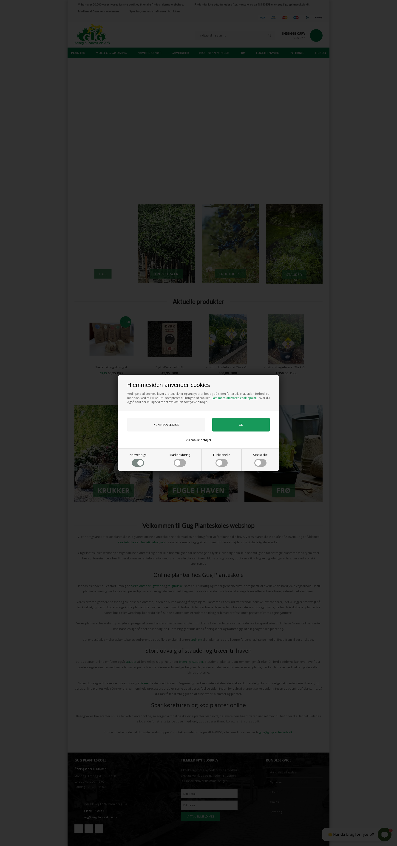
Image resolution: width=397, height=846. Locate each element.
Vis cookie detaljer (198, 440)
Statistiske (260, 455)
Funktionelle (221, 455)
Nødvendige (138, 455)
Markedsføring (180, 455)
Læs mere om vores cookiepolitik (235, 398)
